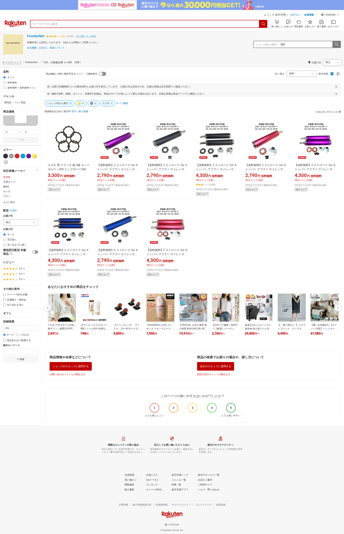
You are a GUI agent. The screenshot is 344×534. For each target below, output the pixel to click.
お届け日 (8, 229)
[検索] (263, 24)
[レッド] (17, 156)
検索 (22, 139)
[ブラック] (5, 156)
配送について (57, 48)
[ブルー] (23, 156)
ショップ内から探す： (268, 44)
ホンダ (6, 191)
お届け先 (8, 216)
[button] (330, 15)
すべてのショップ (11, 62)
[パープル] (28, 156)
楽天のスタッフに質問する (215, 366)
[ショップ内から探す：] (336, 44)
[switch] (35, 252)
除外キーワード (11, 345)
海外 (14, 210)
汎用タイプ (9, 182)
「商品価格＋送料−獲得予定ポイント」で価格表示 (71, 73)
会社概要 (32, 48)
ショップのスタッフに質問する (71, 366)
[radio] (4, 77)
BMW (6, 186)
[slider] (3, 125)
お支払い (43, 48)
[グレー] (11, 156)
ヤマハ (6, 196)
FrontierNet (35, 36)
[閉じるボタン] (336, 86)
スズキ (6, 177)
